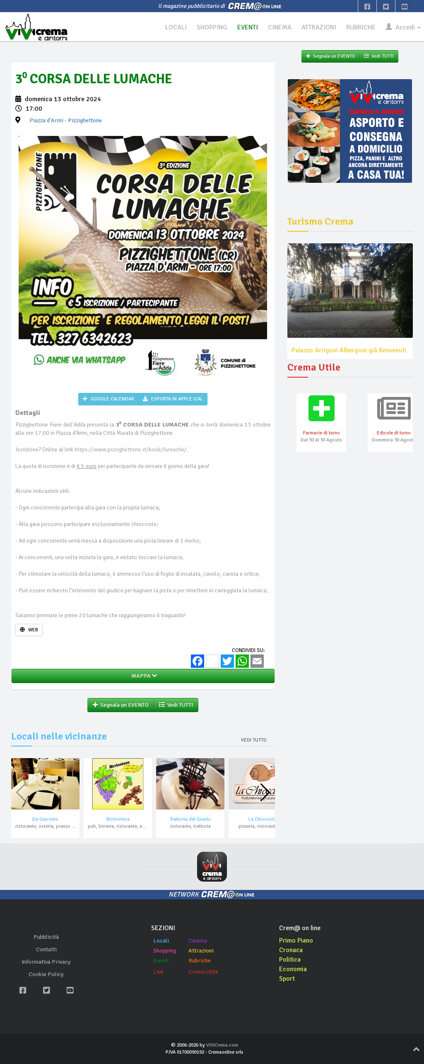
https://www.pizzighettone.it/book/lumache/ (131, 449)
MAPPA (140, 675)
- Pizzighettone (65, 120)
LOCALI (176, 27)
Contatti (46, 949)
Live (158, 971)
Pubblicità (46, 936)
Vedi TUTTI (179, 704)
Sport (287, 978)
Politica (290, 959)
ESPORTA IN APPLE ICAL (176, 399)
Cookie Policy (46, 974)
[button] (265, 792)
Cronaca (291, 950)
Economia (293, 969)
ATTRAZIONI (318, 27)
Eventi (161, 960)
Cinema (197, 940)
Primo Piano (296, 940)
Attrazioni (201, 950)
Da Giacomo (45, 819)
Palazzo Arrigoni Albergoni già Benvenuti (349, 350)
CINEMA (280, 27)
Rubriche (199, 960)
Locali (161, 940)
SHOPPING (212, 27)
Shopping (164, 950)
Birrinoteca (118, 819)
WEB (32, 630)
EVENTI (247, 27)
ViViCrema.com (222, 1045)
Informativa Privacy (46, 961)
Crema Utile (203, 971)
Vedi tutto (254, 740)
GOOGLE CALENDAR (111, 399)
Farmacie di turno (321, 433)
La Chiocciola (262, 819)
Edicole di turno (394, 433)
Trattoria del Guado (190, 819)
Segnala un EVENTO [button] (123, 704)
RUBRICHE (361, 27)
